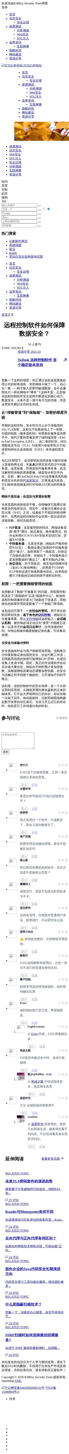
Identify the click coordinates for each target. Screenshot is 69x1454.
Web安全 (23, 34)
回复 (35, 784)
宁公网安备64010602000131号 (24, 1387)
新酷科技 (15, 50)
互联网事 (23, 46)
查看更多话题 (51, 1158)
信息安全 (15, 18)
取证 (12, 249)
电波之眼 (37, 1081)
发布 (5, 751)
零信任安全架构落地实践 (26, 256)
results (13, 253)
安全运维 (23, 22)
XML (18, 1381)
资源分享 (15, 58)
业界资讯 (15, 42)
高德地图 (15, 245)
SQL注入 (23, 38)
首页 (12, 14)
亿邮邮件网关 (18, 241)
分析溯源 (23, 30)
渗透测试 (15, 26)
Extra (34, 1034)
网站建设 (15, 54)
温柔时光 (37, 1124)
